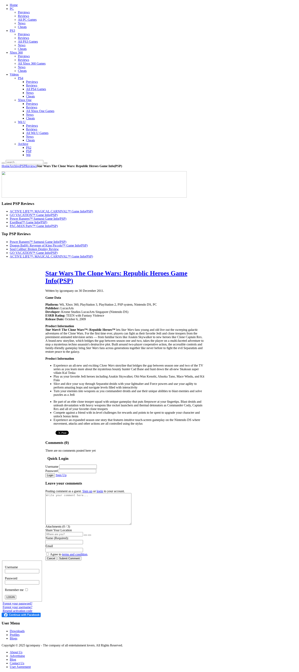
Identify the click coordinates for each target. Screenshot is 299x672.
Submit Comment (69, 558)
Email (49, 546)
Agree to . (69, 554)
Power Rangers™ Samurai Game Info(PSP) (38, 218)
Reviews (31, 166)
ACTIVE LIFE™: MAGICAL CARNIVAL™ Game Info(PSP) (51, 211)
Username (51, 466)
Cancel (51, 558)
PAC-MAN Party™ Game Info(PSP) (34, 226)
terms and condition (74, 554)
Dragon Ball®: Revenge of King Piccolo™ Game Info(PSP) (49, 245)
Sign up (87, 491)
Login (50, 475)
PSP (22, 166)
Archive (15, 166)
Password (51, 471)
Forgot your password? (17, 603)
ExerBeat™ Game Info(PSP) (28, 222)
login (100, 491)
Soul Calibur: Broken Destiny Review (34, 249)
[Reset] (45, 163)
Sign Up (61, 475)
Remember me (14, 590)
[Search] (3, 163)
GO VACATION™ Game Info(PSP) (34, 215)
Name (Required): (57, 538)
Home (6, 166)
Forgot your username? (17, 607)
